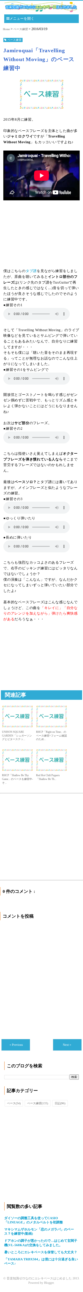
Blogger (49, 1282)
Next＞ (67, 1044)
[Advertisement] (36, 661)
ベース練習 (37, 1103)
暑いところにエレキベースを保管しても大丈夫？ (40, 1252)
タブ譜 (31, 271)
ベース (14, 1103)
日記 (60, 1103)
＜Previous (16, 1044)
